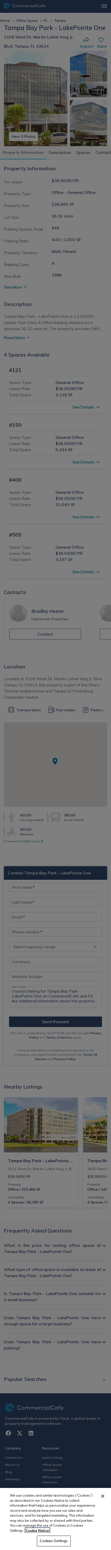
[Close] (102, 1496)
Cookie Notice (37, 1530)
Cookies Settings (54, 1541)
